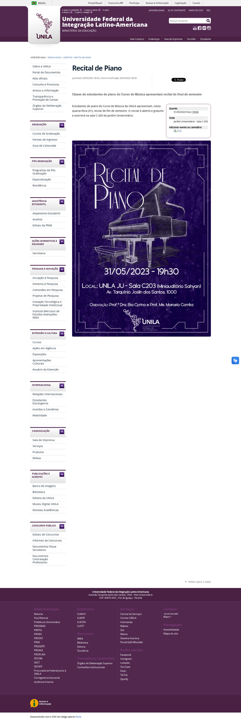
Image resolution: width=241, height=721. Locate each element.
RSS (208, 10)
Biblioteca (82, 642)
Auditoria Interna (43, 682)
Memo (124, 634)
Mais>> (167, 616)
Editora (81, 646)
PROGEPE (39, 646)
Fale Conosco (137, 38)
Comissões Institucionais (91, 667)
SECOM (38, 658)
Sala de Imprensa (173, 38)
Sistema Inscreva (129, 638)
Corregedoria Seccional (47, 677)
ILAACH (81, 614)
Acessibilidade (171, 629)
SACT (37, 662)
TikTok (124, 675)
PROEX (38, 634)
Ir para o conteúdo (71, 10)
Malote (124, 626)
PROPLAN (39, 654)
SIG (122, 630)
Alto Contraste (176, 10)
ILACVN (81, 622)
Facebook (199, 28)
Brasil (42, 3)
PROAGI (38, 650)
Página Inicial (54, 57)
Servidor (191, 38)
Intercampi (126, 622)
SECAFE (38, 666)
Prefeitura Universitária (47, 622)
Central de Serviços (131, 614)
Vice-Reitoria (41, 618)
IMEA (80, 638)
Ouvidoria (82, 650)
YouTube (195, 28)
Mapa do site (196, 10)
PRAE (37, 642)
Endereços (154, 38)
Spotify (124, 679)
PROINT (38, 638)
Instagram (209, 28)
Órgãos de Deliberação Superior (95, 663)
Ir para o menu (92, 10)
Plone (78, 716)
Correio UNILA (128, 618)
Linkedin (125, 663)
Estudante (205, 38)
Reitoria (38, 614)
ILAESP (81, 618)
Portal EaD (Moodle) (131, 642)
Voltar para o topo (199, 581)
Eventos (68, 57)
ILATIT (80, 626)
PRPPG (38, 630)
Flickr (204, 28)
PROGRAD (39, 626)
